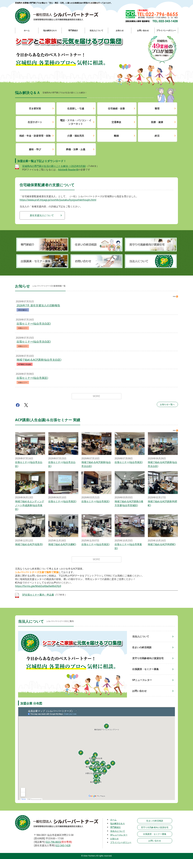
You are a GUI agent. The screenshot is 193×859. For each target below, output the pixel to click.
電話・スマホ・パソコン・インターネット (75, 122)
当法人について (140, 636)
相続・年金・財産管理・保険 (35, 135)
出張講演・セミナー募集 (145, 669)
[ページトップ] (179, 841)
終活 (157, 135)
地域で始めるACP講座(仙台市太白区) (39, 359)
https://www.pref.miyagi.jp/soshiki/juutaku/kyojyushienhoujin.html (58, 199)
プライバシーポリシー (120, 842)
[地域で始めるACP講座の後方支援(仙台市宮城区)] (130, 482)
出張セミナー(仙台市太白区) (34, 323)
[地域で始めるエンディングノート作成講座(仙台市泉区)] (30, 482)
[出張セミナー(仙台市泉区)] (130, 443)
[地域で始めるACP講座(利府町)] (163, 482)
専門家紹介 (115, 827)
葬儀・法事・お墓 (75, 149)
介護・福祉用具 (75, 135)
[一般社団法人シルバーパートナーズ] (56, 15)
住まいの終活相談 (142, 647)
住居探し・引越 (75, 108)
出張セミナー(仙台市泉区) (32, 378)
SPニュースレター (142, 680)
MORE (96, 396)
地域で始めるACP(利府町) (162, 544)
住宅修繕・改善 (116, 108)
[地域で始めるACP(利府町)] (163, 525)
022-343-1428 (62, 845)
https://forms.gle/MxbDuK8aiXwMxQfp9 (38, 586)
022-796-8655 (53, 842)
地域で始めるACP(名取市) (29, 544)
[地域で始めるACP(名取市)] (30, 525)
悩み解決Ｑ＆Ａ (117, 823)
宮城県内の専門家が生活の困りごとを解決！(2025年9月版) (54, 166)
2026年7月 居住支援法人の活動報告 (38, 305)
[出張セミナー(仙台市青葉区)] (130, 525)
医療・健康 (157, 122)
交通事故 (116, 122)
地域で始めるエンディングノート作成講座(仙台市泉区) (29, 505)
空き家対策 (35, 108)
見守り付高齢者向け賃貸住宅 (148, 658)
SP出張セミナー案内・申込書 (38, 594)
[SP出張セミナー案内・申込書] (17, 596)
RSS (175, 296)
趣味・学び (35, 149)
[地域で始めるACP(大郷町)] (63, 525)
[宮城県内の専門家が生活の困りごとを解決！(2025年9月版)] (17, 167)
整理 (157, 108)
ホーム (113, 819)
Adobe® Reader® (68, 169)
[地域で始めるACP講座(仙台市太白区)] (96, 443)
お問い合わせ (139, 690)
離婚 (116, 135)
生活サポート (35, 122)
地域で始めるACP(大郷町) (62, 544)
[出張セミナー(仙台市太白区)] (30, 443)
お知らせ (114, 838)
